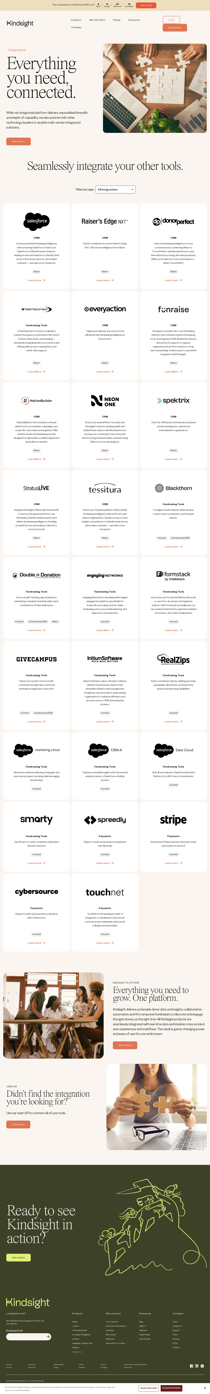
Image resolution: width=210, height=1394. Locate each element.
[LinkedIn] (196, 1366)
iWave (74, 1322)
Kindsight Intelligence (81, 1335)
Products (76, 20)
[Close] (205, 1388)
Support (176, 1331)
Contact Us (18, 1125)
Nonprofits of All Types (115, 1343)
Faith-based (111, 1335)
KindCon (176, 1348)
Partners (176, 1339)
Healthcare (110, 1339)
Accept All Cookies (171, 1388)
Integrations (77, 1352)
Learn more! (146, 5)
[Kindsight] (28, 1308)
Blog (141, 1322)
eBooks (142, 1326)
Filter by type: (85, 190)
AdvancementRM (79, 1331)
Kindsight (36, 23)
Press (175, 1335)
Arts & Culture (112, 1322)
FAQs (175, 1343)
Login (171, 20)
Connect (75, 1339)
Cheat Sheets (144, 1335)
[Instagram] (202, 1366)
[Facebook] (191, 1366)
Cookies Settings (148, 1388)
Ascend (75, 1326)
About (175, 1322)
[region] (105, 1388)
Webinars (143, 1331)
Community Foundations (116, 1326)
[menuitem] (76, 20)
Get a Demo (174, 28)
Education (110, 1331)
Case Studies (144, 1339)
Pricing (116, 20)
